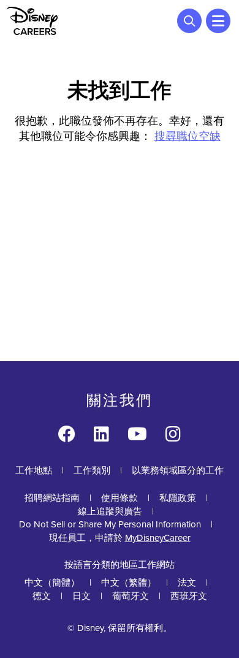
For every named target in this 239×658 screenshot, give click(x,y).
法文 (187, 582)
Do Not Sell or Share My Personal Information (110, 524)
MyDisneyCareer (158, 538)
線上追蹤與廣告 (110, 511)
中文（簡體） (52, 582)
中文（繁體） (128, 582)
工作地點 (33, 470)
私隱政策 (177, 498)
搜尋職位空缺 (187, 136)
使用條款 (119, 498)
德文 (41, 596)
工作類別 (92, 470)
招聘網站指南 (52, 498)
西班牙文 (188, 596)
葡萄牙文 (130, 596)
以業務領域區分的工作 (178, 470)
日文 (81, 596)
